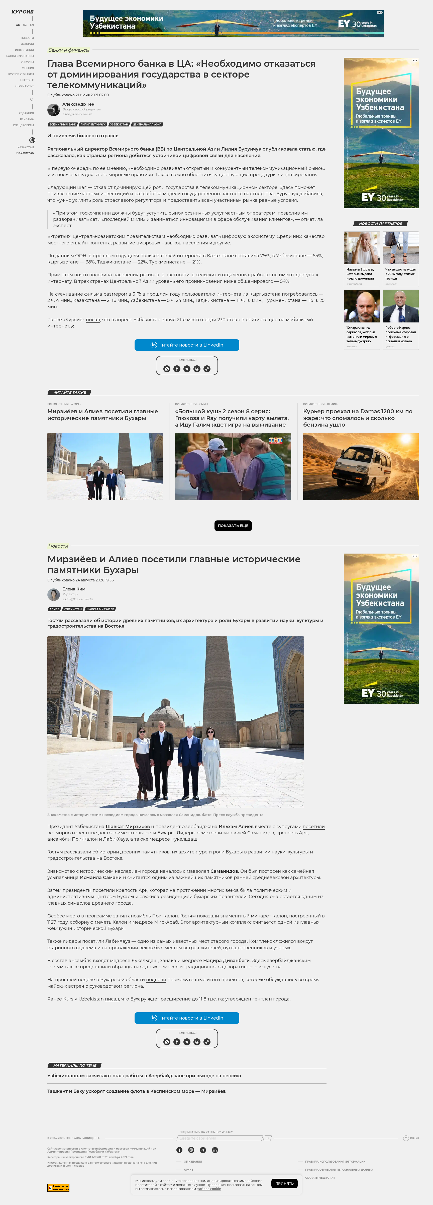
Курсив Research (21, 74)
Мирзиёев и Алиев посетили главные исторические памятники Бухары (102, 414)
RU (18, 25)
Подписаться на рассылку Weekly (206, 1132)
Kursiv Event (24, 86)
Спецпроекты (23, 125)
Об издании (193, 1161)
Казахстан (26, 147)
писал (93, 319)
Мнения (28, 68)
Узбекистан (25, 153)
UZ (25, 25)
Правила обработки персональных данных (339, 1169)
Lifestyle (27, 80)
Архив (188, 1169)
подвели (156, 979)
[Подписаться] (267, 1138)
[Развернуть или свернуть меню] (32, 100)
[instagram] (191, 1150)
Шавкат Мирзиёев (100, 609)
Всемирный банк (63, 124)
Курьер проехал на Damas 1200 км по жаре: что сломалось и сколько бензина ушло (357, 418)
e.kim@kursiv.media (77, 599)
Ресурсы (27, 62)
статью (307, 149)
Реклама (27, 119)
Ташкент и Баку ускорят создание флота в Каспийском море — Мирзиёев (136, 1091)
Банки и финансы (20, 56)
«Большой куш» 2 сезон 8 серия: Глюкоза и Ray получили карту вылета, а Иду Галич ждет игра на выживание (232, 418)
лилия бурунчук (93, 124)
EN (32, 25)
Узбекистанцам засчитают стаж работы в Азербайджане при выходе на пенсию (144, 1076)
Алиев (54, 609)
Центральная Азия (147, 124)
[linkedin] (215, 1150)
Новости (27, 38)
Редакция (26, 113)
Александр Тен (78, 104)
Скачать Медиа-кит (320, 1177)
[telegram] (203, 1150)
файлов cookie (209, 1189)
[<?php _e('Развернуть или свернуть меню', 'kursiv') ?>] (32, 140)
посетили (314, 826)
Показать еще (233, 525)
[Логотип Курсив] (22, 12)
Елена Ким (73, 589)
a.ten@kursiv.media (77, 114)
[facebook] (179, 1150)
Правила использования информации (335, 1161)
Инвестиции (24, 50)
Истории (27, 44)
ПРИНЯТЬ (284, 1183)
